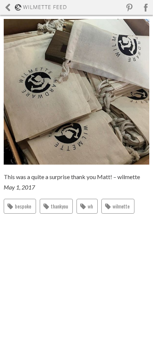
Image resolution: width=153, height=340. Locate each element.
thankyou (59, 206)
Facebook (145, 8)
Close (35, 7)
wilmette (121, 206)
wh (90, 206)
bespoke (23, 206)
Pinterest (129, 8)
